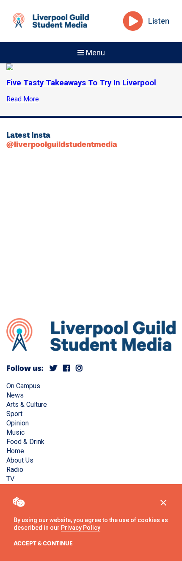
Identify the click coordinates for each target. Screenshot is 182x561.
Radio (14, 470)
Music (15, 432)
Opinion (17, 423)
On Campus (23, 386)
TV (10, 479)
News (15, 395)
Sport (14, 414)
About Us (19, 460)
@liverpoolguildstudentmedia (61, 144)
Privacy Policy (80, 527)
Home (15, 451)
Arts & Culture (26, 404)
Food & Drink (25, 442)
